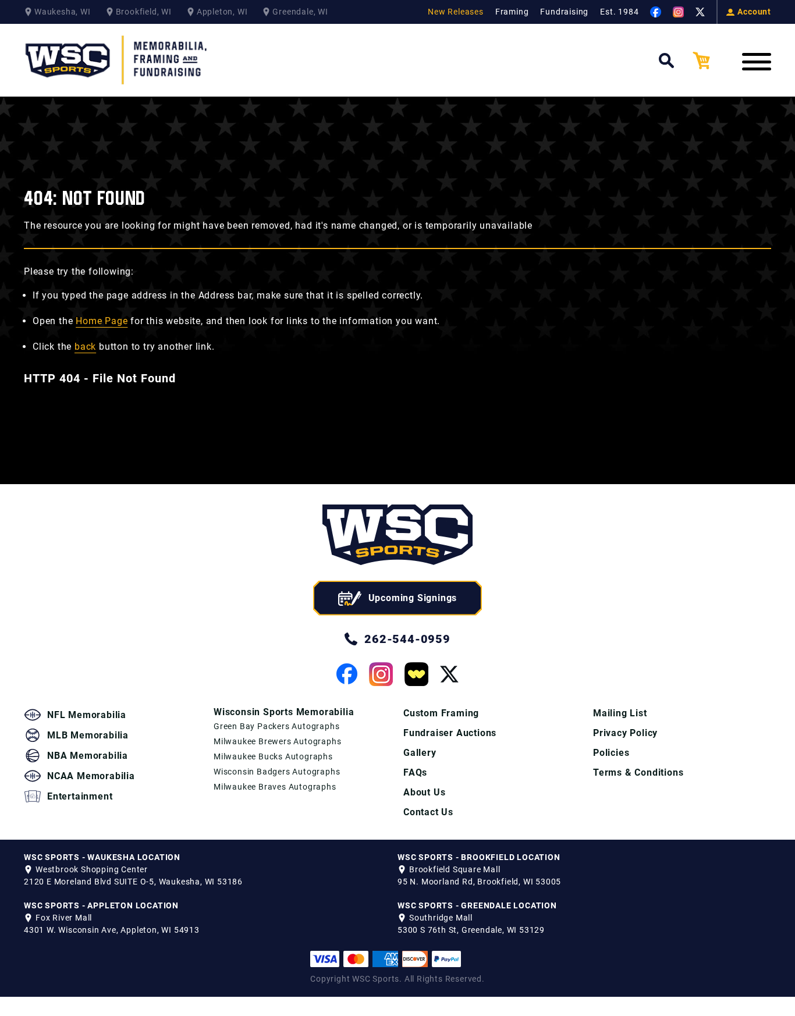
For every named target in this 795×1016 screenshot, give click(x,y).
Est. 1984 (619, 11)
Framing (512, 11)
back (85, 346)
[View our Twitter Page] (700, 12)
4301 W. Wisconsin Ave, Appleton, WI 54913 (112, 930)
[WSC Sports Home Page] (117, 60)
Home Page (101, 320)
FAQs (415, 772)
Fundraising (564, 11)
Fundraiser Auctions (449, 732)
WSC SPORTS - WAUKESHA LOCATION (102, 857)
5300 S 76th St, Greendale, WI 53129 (471, 930)
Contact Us (428, 812)
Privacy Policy (625, 732)
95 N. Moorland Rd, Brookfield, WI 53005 (479, 881)
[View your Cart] (710, 60)
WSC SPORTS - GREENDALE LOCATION (477, 905)
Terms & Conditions (638, 772)
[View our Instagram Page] (678, 11)
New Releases (456, 11)
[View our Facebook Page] (655, 11)
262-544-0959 (407, 639)
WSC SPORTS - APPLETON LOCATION (101, 905)
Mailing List (620, 713)
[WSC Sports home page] (397, 537)
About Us (424, 792)
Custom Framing (441, 713)
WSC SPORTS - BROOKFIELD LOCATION (479, 857)
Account (754, 11)
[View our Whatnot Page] (416, 674)
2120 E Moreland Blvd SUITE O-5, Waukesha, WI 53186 (133, 881)
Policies (611, 752)
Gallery (419, 752)
